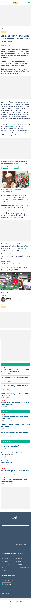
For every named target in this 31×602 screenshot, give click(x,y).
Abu (26, 246)
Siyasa (2, 389)
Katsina (10, 126)
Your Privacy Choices (17, 601)
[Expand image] (29, 172)
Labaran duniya (4, 474)
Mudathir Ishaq (18, 44)
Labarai (7, 28)
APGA (13, 215)
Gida (2, 28)
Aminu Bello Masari (11, 168)
